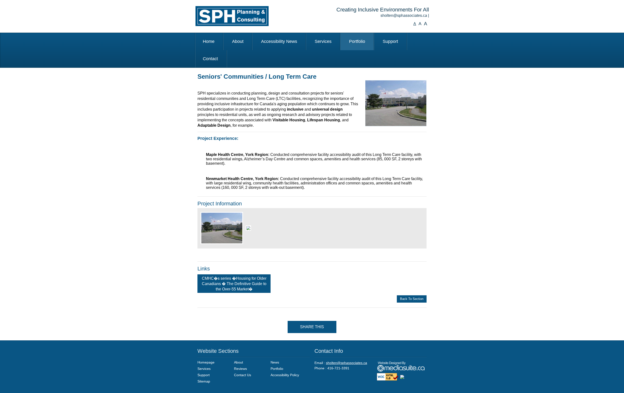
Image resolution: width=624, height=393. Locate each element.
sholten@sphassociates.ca (403, 15)
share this (312, 327)
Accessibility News (279, 41)
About (238, 41)
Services (323, 41)
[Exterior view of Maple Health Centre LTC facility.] (247, 226)
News (275, 362)
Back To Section (411, 299)
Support (390, 41)
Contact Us (242, 375)
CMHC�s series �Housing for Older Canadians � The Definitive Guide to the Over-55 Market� (234, 283)
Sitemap (203, 381)
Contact (210, 58)
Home (208, 41)
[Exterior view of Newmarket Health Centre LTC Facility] (395, 103)
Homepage (205, 362)
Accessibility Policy (285, 375)
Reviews (240, 369)
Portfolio (357, 41)
